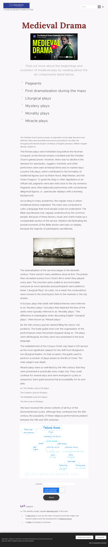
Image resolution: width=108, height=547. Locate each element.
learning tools (52, 511)
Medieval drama (65, 519)
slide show (31, 516)
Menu (103, 6)
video (29, 522)
